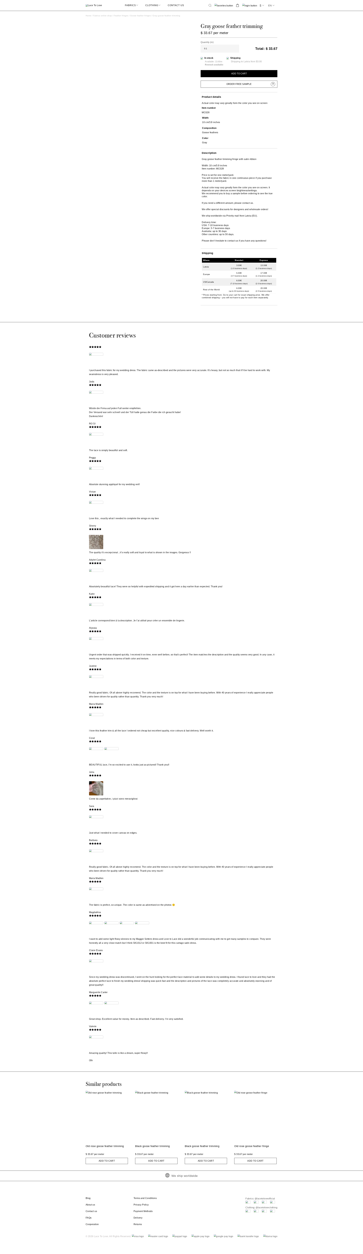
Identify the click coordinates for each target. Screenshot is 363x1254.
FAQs (89, 1218)
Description (209, 153)
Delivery (138, 1218)
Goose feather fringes (140, 15)
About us (90, 1204)
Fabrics (130, 5)
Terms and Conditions (145, 1198)
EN (270, 5)
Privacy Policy (141, 1204)
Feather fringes (121, 15)
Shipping (207, 253)
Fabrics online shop (102, 15)
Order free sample (239, 84)
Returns (138, 1224)
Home (88, 15)
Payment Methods (143, 1211)
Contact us (176, 5)
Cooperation (92, 1224)
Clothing (151, 5)
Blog (88, 1198)
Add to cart (239, 73)
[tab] (239, 97)
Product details (211, 96)
